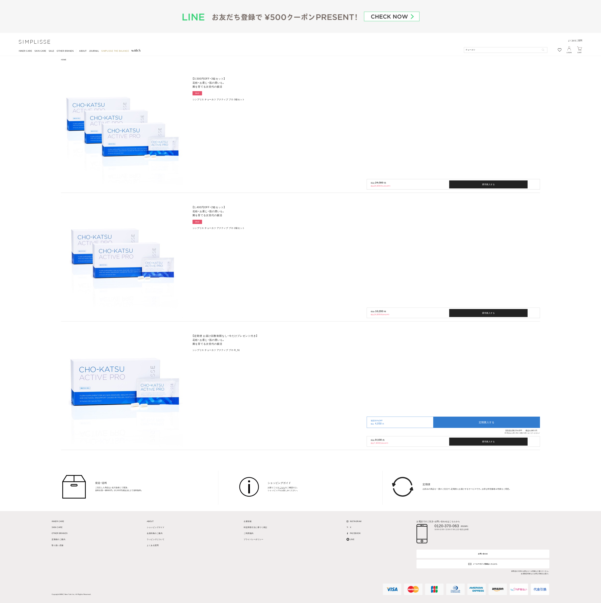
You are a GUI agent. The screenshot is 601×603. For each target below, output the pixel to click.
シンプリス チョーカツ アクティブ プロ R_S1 (216, 350)
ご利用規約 (248, 533)
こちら (282, 487)
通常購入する (488, 184)
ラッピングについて (155, 539)
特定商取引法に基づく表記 (255, 527)
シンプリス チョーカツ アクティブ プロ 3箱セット (219, 99)
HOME (63, 60)
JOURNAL (94, 51)
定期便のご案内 (58, 539)
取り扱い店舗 (57, 545)
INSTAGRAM (356, 521)
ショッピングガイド (155, 527)
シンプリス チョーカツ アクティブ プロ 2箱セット (219, 228)
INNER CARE (25, 51)
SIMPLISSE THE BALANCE (115, 51)
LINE (352, 539)
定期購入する (486, 422)
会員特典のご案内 (154, 533)
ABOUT (83, 51)
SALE (51, 51)
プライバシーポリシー (253, 539)
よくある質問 (153, 545)
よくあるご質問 (575, 40)
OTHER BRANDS (65, 51)
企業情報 (248, 521)
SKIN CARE (40, 51)
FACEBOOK (355, 533)
